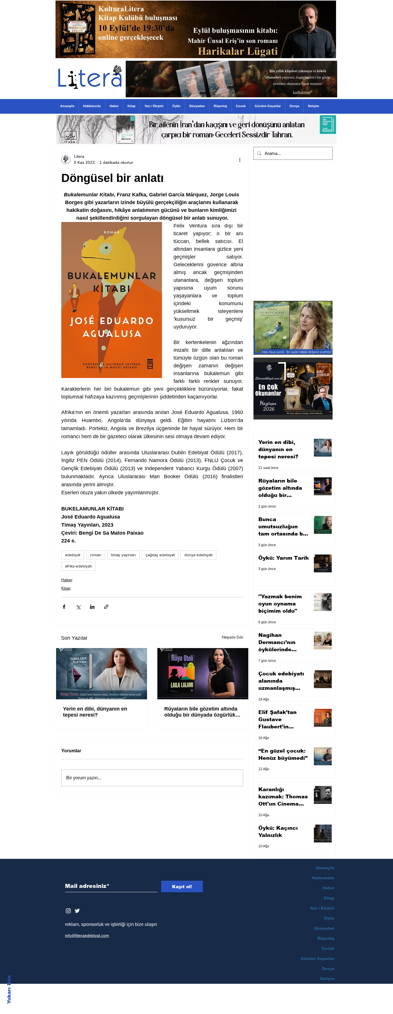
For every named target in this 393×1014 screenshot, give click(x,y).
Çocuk (328, 948)
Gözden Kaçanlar (317, 958)
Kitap (65, 588)
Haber (67, 580)
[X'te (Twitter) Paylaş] (78, 606)
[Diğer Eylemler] (239, 159)
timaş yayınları (123, 554)
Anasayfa (325, 867)
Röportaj (325, 938)
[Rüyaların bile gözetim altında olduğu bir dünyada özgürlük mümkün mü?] (202, 673)
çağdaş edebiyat (160, 554)
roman (95, 554)
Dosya (328, 968)
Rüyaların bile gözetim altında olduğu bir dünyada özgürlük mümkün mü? (200, 712)
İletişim (327, 978)
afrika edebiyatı (78, 566)
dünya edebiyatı (198, 554)
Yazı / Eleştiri (322, 908)
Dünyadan (324, 928)
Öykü (329, 918)
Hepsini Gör (232, 637)
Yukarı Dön (9, 989)
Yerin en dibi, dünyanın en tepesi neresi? (95, 712)
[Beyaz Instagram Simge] (68, 910)
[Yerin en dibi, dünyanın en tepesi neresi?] (101, 673)
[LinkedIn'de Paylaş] (92, 606)
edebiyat (72, 554)
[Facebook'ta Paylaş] (64, 606)
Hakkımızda (323, 878)
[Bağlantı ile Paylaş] (106, 606)
